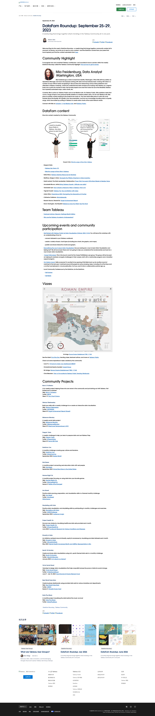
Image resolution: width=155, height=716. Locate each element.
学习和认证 (124, 677)
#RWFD (49, 587)
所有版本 (123, 683)
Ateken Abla (51, 39)
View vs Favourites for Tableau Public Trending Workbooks (71, 373)
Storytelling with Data (52, 510)
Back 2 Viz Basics (51, 392)
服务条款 (25, 711)
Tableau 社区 (77, 671)
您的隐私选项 (57, 711)
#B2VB (49, 394)
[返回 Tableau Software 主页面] (25, 2)
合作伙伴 (100, 671)
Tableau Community (28, 15)
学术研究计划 (76, 692)
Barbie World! (57, 456)
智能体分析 (51, 674)
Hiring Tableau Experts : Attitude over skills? (73, 184)
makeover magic (58, 514)
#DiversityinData (52, 542)
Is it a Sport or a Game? (59, 559)
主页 (20, 15)
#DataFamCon (51, 454)
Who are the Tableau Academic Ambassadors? (58, 217)
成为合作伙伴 (101, 677)
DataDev (75, 683)
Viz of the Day (55, 357)
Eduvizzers (49, 467)
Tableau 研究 (51, 683)
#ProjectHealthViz (52, 527)
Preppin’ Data (50, 437)
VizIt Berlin (48, 276)
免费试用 (28, 677)
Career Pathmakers (50, 255)
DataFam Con (50, 452)
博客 (22, 15)
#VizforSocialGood (53, 572)
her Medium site (68, 103)
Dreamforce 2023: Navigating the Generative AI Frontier (69, 194)
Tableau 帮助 (124, 680)
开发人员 (41, 707)
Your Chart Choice (54, 396)
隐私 (30, 711)
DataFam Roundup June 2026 (114, 652)
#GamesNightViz (52, 482)
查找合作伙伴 (101, 674)
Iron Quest (49, 495)
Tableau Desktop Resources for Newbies (63, 175)
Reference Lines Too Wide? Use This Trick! (75, 204)
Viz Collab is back (49, 262)
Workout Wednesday (52, 407)
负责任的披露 (36, 711)
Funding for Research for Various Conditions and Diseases (67, 529)
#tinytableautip (61, 197)
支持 (122, 671)
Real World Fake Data (49, 580)
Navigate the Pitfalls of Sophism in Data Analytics (75, 178)
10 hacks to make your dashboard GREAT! (62, 364)
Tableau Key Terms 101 (52, 168)
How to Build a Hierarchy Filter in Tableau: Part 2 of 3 (70, 188)
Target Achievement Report (69, 200)
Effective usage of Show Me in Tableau (81, 162)
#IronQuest (50, 497)
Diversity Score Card (55, 589)
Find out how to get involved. (90, 64)
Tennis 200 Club (53, 441)
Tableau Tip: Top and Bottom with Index (66, 191)
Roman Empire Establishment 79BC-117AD (80, 354)
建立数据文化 (51, 677)
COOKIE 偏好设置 (45, 711)
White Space (46, 499)
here (76, 52)
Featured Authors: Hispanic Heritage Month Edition (59, 214)
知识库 (123, 674)
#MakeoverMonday (53, 424)
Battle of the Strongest (55, 484)
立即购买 (131, 9)
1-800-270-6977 (126, 4)
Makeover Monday (52, 422)
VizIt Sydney (48, 272)
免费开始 (121, 9)
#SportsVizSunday (52, 557)
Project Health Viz (51, 525)
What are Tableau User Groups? (35, 652)
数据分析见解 (51, 680)
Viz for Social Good (48, 565)
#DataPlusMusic (52, 602)
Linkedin (58, 103)
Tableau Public (81, 103)
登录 (134, 4)
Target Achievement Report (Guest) (59, 411)
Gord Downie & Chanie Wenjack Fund (68, 574)
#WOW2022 (50, 409)
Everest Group (67, 367)
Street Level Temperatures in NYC (58, 426)
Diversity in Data (47, 535)
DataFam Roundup (37, 15)
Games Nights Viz (51, 480)
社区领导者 (75, 680)
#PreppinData (51, 439)
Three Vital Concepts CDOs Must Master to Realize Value (92, 181)
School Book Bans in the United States (64, 469)
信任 (30, 707)
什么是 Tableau (52, 671)
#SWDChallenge (52, 512)
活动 (74, 695)
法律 (20, 711)
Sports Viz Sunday (51, 555)
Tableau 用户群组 (77, 677)
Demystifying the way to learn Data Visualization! (59, 248)
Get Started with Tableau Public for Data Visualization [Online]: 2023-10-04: (67, 233)
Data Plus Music (51, 600)
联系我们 (118, 4)
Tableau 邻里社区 (77, 689)
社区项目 (75, 686)
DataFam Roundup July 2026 (74, 652)
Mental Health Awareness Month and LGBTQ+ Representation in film (70, 544)
